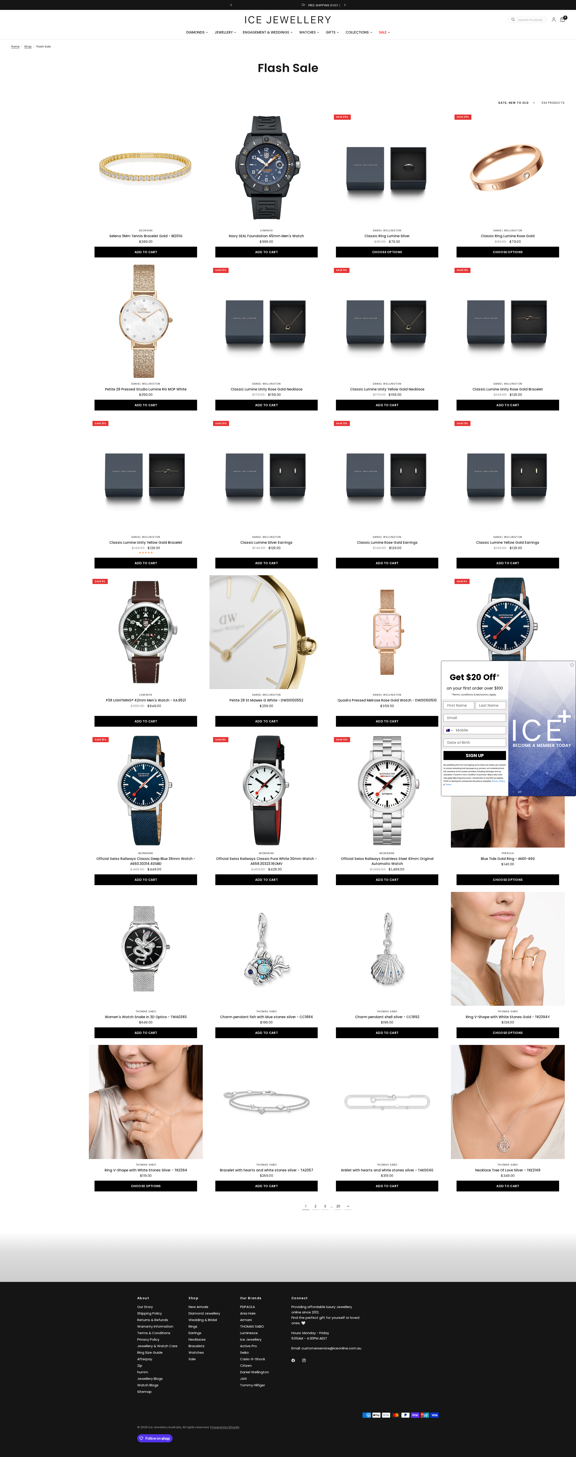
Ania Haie (248, 1313)
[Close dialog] (572, 665)
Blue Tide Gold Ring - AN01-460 (508, 858)
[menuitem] (197, 32)
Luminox (266, 230)
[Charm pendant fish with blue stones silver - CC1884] (266, 949)
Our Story (145, 1306)
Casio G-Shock (252, 1359)
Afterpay (144, 1359)
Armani (246, 1319)
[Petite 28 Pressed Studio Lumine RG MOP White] (146, 321)
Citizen (246, 1365)
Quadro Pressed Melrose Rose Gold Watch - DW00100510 (387, 700)
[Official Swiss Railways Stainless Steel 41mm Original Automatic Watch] (387, 790)
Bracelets (197, 1346)
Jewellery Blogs (150, 1378)
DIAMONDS (195, 32)
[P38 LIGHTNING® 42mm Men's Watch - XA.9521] (146, 632)
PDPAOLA (508, 853)
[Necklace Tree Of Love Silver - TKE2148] (508, 1102)
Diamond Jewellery (204, 1313)
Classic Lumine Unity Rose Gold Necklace (266, 389)
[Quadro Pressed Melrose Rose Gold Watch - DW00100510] (387, 632)
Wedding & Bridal (203, 1319)
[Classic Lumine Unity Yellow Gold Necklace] (387, 321)
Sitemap (144, 1391)
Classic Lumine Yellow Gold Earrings (507, 542)
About (143, 1298)
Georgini (146, 230)
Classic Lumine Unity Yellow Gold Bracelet (145, 542)
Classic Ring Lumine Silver (387, 236)
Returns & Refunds (152, 1319)
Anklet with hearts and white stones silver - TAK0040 (387, 1170)
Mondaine (145, 853)
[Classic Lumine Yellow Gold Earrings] (508, 474)
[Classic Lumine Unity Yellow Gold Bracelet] (146, 474)
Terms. (448, 784)
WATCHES (307, 32)
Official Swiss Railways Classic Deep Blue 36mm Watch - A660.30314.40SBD (145, 861)
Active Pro (248, 1346)
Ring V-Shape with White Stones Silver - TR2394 (146, 1170)
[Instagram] (307, 1360)
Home (15, 46)
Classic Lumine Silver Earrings (266, 542)
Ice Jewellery (250, 1339)
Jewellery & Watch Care (157, 1346)
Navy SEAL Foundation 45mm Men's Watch (266, 236)
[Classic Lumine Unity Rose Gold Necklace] (266, 321)
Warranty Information (155, 1326)
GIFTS (330, 32)
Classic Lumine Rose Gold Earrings (387, 542)
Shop (28, 46)
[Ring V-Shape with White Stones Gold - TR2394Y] (508, 949)
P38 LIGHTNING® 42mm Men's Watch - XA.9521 (146, 700)
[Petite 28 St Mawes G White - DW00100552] (266, 632)
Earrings (195, 1333)
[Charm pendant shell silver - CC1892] (387, 949)
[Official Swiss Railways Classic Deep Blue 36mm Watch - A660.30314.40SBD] (146, 790)
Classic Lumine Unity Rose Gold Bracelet (507, 389)
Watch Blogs (147, 1385)
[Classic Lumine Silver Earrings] (266, 474)
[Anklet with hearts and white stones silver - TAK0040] (387, 1102)
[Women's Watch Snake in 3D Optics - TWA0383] (146, 949)
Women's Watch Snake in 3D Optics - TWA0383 (146, 1017)
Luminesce (249, 1333)
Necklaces (197, 1339)
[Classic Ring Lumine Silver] (387, 168)
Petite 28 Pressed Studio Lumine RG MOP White (146, 389)
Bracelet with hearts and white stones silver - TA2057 (266, 1170)
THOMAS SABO (146, 1011)
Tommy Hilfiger (252, 1385)
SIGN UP (475, 755)
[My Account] (553, 19)
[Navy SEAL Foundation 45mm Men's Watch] (266, 168)
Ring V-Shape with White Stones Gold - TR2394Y (508, 1017)
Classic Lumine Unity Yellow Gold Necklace (387, 389)
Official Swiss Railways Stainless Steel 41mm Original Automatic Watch (387, 861)
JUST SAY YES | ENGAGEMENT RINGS (292, 5)
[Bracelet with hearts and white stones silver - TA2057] (266, 1102)
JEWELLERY (224, 32)
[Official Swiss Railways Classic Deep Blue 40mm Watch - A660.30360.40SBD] (508, 632)
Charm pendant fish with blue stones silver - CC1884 (266, 1017)
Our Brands (251, 1298)
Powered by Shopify (224, 1427)
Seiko (244, 1352)
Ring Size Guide (150, 1352)
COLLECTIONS (357, 32)
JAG (243, 1378)
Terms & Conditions (153, 1333)
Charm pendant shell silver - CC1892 (387, 1017)
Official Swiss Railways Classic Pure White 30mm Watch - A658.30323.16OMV (266, 861)
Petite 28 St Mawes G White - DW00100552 (266, 700)
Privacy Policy (148, 1339)
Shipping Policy (149, 1313)
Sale (192, 1359)
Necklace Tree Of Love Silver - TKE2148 (507, 1170)
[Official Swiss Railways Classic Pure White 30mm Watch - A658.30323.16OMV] (266, 790)
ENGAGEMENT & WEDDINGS (266, 32)
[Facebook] (296, 1360)
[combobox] (449, 730)
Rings (193, 1326)
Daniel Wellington (387, 230)
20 (338, 1206)
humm (142, 1372)
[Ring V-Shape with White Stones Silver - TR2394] (146, 1102)
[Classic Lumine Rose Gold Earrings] (387, 474)
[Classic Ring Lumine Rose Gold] (508, 168)
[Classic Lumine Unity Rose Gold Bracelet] (508, 321)
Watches (196, 1352)
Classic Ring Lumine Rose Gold (508, 236)
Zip (139, 1365)
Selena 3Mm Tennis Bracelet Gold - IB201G (145, 236)
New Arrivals (198, 1306)
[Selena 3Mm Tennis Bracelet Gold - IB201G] (146, 168)
